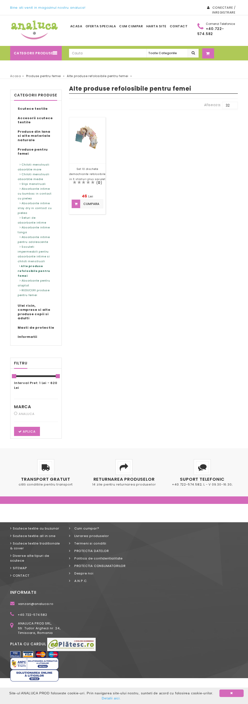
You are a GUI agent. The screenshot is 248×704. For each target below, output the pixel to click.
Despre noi (82, 573)
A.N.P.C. (79, 581)
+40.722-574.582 (187, 484)
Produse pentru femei (33, 151)
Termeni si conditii (88, 543)
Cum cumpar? (85, 528)
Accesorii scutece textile (35, 120)
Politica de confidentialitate (97, 558)
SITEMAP (20, 568)
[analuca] (34, 30)
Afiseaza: (212, 104)
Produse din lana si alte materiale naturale (34, 135)
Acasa (15, 76)
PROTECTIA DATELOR (90, 551)
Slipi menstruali (33, 184)
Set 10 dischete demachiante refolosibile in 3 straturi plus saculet (87, 174)
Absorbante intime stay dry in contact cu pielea (35, 208)
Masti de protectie (36, 327)
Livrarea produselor (90, 536)
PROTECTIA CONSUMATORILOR (98, 566)
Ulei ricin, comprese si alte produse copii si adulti (34, 312)
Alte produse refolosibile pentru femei (34, 271)
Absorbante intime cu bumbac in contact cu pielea (35, 193)
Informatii (27, 336)
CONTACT (21, 575)
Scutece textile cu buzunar (36, 528)
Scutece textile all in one (34, 536)
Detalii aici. (111, 698)
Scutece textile (33, 108)
